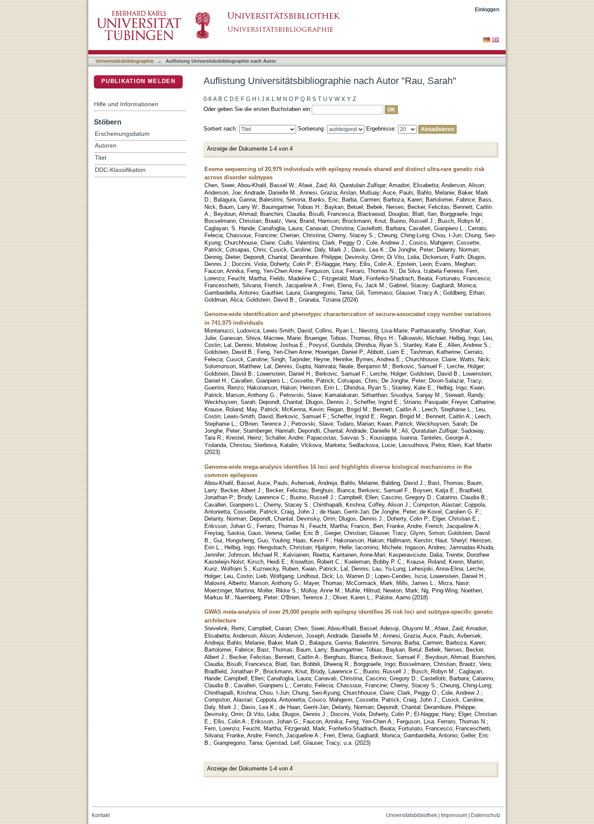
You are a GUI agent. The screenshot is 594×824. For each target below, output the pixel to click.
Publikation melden (138, 81)
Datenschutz (486, 815)
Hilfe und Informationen (126, 104)
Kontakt (101, 815)
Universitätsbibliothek (411, 815)
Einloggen (487, 9)
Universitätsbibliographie (125, 61)
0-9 (207, 99)
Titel (100, 158)
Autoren (106, 145)
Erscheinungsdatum (122, 134)
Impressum (454, 815)
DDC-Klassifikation (120, 170)
